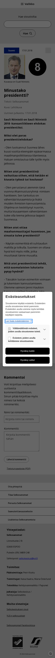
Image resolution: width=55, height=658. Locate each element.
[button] (44, 330)
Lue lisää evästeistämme (17, 321)
